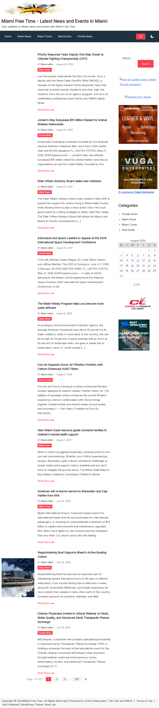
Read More (44, 109)
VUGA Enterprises (95, 700)
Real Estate (64, 36)
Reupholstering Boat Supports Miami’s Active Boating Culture (72, 554)
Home (8, 36)
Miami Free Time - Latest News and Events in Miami (54, 21)
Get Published (10, 704)
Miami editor (47, 64)
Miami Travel (44, 36)
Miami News (24, 36)
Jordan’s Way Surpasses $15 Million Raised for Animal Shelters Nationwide (72, 122)
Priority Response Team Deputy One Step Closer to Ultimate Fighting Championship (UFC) (71, 56)
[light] (152, 37)
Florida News (84, 36)
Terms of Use (144, 700)
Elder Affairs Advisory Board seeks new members (69, 181)
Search (126, 58)
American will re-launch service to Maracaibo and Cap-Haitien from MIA (73, 493)
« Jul (136, 284)
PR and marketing (130, 84)
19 (132, 265)
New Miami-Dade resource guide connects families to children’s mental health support (72, 432)
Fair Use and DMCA (120, 700)
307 (77, 679)
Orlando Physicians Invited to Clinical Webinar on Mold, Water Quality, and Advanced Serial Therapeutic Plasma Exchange (73, 617)
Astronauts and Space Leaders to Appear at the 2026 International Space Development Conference (72, 240)
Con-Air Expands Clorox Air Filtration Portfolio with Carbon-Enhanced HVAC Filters (70, 366)
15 (149, 260)
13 (138, 260)
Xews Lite (50, 704)
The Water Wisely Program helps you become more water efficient (71, 305)
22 (149, 265)
